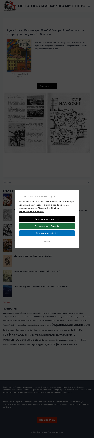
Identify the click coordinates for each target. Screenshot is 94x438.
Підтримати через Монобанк (47, 219)
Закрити (47, 242)
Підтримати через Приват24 (47, 226)
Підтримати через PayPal (47, 233)
